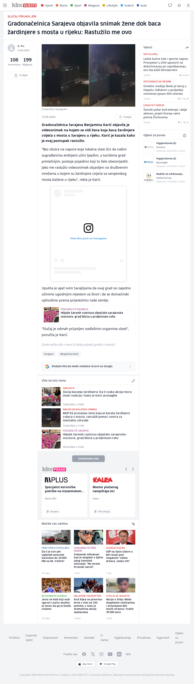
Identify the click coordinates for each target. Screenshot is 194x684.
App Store (87, 663)
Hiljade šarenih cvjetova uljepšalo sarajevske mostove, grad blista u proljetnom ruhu (94, 436)
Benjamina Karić (69, 354)
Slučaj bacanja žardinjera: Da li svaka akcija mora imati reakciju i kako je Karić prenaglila (97, 394)
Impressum (50, 637)
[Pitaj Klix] (170, 5)
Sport (77, 5)
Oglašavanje (122, 637)
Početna (14, 637)
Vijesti (49, 5)
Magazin (94, 5)
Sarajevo (49, 354)
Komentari (71, 637)
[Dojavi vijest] (179, 5)
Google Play (110, 663)
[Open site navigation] (5, 5)
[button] (126, 469)
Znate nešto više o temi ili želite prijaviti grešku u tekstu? (78, 344)
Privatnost (144, 637)
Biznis (63, 5)
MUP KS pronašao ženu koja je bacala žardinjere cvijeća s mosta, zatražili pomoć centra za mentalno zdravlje (96, 417)
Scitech (129, 5)
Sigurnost (163, 637)
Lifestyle (112, 5)
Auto (144, 5)
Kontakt (89, 637)
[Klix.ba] (24, 5)
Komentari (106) (88, 458)
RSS (128, 654)
